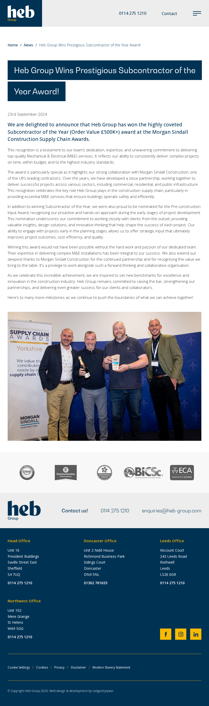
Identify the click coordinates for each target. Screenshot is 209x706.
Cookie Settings (19, 667)
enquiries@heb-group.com (171, 510)
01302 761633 (95, 582)
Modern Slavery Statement (111, 667)
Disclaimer (78, 667)
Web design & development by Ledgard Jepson (81, 691)
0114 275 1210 (115, 510)
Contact (169, 13)
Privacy (59, 667)
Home (13, 45)
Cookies (42, 667)
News (28, 45)
